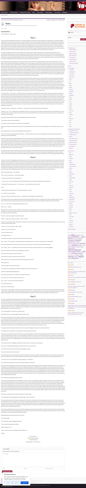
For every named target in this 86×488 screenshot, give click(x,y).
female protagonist (72, 243)
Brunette (71, 89)
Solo (70, 122)
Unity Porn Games (72, 144)
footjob (77, 243)
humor (69, 246)
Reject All (16, 482)
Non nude (71, 110)
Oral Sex (35, 25)
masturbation (72, 251)
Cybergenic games (73, 49)
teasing (70, 256)
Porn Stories (58, 12)
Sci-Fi (70, 210)
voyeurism (74, 258)
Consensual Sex (72, 164)
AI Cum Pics (71, 73)
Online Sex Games (72, 55)
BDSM (70, 85)
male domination (71, 248)
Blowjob (70, 162)
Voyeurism (71, 226)
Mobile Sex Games (72, 53)
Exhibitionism (71, 173)
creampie (78, 240)
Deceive (70, 168)
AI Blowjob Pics (72, 71)
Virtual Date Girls (72, 61)
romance (75, 253)
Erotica (70, 172)
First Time (71, 181)
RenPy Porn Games (73, 140)
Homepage (3, 15)
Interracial (71, 193)
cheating (79, 238)
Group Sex (71, 185)
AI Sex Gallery (40, 12)
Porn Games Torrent (73, 138)
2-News (69, 65)
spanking (77, 255)
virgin (69, 258)
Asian (70, 79)
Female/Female (18, 25)
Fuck (70, 101)
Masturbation (31, 25)
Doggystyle (71, 95)
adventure (78, 235)
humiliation (84, 245)
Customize (8, 482)
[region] (16, 478)
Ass (70, 81)
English (72, 32)
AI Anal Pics (71, 69)
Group (70, 103)
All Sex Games (4, 12)
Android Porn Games (73, 130)
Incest (24, 25)
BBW (70, 83)
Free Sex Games (72, 51)
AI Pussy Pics (72, 75)
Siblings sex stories (73, 212)
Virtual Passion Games (73, 63)
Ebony (70, 97)
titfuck (75, 256)
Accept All (25, 482)
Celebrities (71, 91)
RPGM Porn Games (73, 142)
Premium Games (14, 12)
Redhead (71, 118)
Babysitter (71, 154)
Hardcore (71, 187)
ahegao (82, 235)
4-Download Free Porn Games (74, 129)
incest (73, 246)
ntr (81, 251)
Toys (70, 218)
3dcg (73, 235)
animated (74, 236)
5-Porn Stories (12, 25)
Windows (71, 148)
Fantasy (70, 99)
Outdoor (71, 114)
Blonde (70, 87)
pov (68, 253)
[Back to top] (83, 485)
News (33, 12)
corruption (71, 240)
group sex (69, 245)
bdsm (80, 237)
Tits (70, 124)
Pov (70, 116)
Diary (70, 170)
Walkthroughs (48, 12)
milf (78, 251)
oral (83, 251)
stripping (81, 255)
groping (82, 243)
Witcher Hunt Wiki (71, 229)
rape (70, 253)
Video (70, 126)
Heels (70, 106)
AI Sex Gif (71, 77)
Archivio (7, 25)
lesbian (82, 246)
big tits (70, 238)
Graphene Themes (9, 486)
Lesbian (27, 25)
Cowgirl (70, 93)
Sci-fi (70, 120)
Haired (70, 104)
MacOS (70, 136)
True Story (71, 220)
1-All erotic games (71, 48)
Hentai (70, 108)
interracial (77, 246)
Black (70, 160)
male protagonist (74, 249)
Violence (71, 222)
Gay (70, 183)
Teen (70, 214)
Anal (70, 152)
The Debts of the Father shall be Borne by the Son (13, 19)
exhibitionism (71, 242)
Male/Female (71, 197)
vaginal (81, 256)
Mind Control (71, 201)
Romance (71, 207)
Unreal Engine (72, 146)
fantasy (77, 242)
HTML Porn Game (72, 134)
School (70, 208)
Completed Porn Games (74, 132)
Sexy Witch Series (72, 59)
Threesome (71, 216)
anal (69, 237)
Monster (71, 203)
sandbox (80, 253)
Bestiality (71, 158)
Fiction (22, 25)
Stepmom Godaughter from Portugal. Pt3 (55, 19)
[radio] (29, 440)
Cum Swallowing (72, 166)
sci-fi (74, 255)
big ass (83, 237)
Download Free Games (25, 12)
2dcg (69, 235)
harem (79, 245)
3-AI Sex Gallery (71, 68)
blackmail (75, 238)
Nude (70, 112)
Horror (70, 189)
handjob (75, 245)
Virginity (71, 224)
